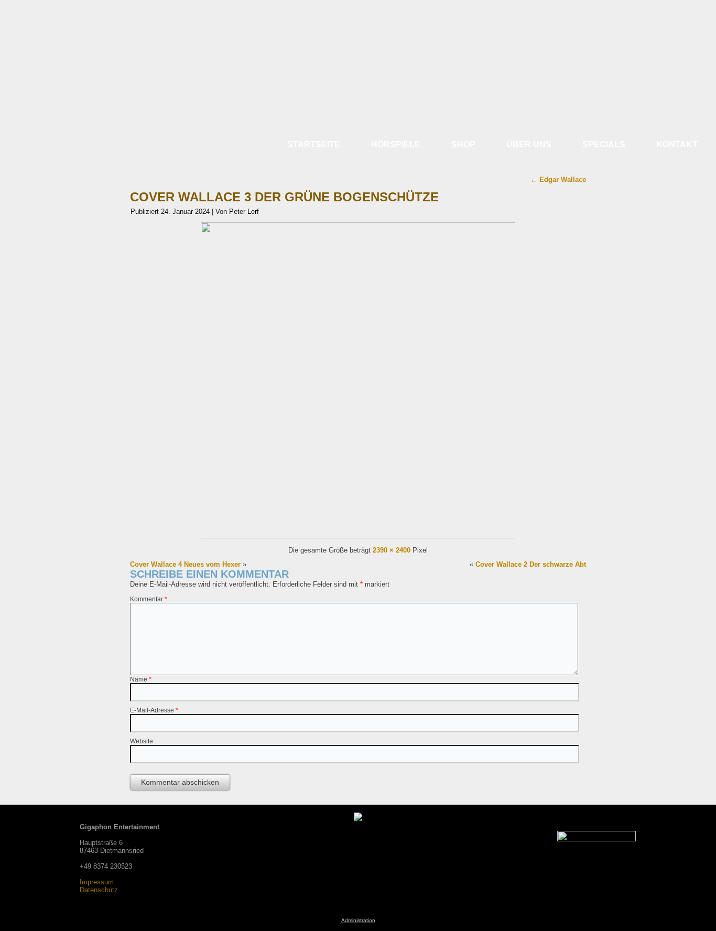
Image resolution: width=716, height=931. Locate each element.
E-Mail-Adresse (154, 710)
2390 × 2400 (391, 550)
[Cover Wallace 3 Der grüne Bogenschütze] (358, 536)
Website (141, 741)
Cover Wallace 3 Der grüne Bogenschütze (284, 197)
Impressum (97, 882)
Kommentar (148, 599)
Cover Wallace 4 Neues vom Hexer (185, 564)
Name (140, 679)
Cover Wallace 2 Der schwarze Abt (530, 564)
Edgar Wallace (558, 179)
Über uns (528, 144)
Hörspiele (395, 144)
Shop (463, 144)
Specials (603, 144)
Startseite (313, 144)
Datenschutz (99, 890)
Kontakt (677, 144)
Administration (358, 920)
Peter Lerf (244, 211)
